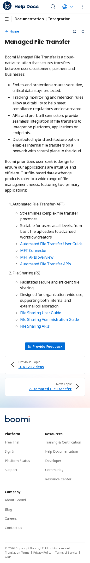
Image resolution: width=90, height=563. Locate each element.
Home (14, 31)
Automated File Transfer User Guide (51, 243)
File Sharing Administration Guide (49, 319)
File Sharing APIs (35, 326)
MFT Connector (33, 250)
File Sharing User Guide (40, 312)
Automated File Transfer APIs (45, 264)
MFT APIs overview (37, 257)
